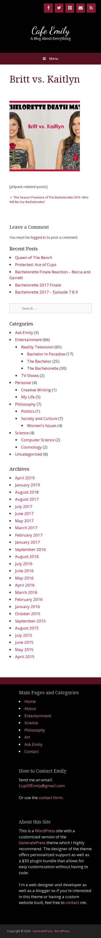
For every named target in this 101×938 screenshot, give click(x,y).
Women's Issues (42, 425)
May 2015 (24, 649)
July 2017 (23, 506)
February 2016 (29, 599)
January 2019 (27, 485)
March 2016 (26, 592)
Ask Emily (24, 332)
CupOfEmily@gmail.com (42, 785)
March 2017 (26, 527)
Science (22, 432)
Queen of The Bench (33, 257)
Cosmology (31, 447)
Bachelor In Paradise (46, 354)
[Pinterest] (69, 8)
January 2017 (27, 542)
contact (72, 902)
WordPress (45, 830)
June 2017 (24, 513)
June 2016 (24, 570)
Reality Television (37, 347)
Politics (28, 411)
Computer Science (37, 439)
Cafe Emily (51, 30)
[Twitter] (59, 8)
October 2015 (27, 613)
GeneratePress (32, 842)
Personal (23, 382)
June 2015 (24, 642)
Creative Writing (36, 390)
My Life (28, 397)
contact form (50, 797)
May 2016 (24, 578)
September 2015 (30, 621)
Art (27, 737)
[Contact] (80, 8)
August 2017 (27, 499)
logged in (38, 237)
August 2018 (27, 492)
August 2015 (27, 628)
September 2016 (30, 549)
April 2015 (25, 656)
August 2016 (27, 556)
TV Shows (30, 375)
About (30, 708)
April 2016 (25, 585)
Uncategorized (28, 454)
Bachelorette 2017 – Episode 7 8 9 (46, 292)
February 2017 (29, 535)
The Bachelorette (42, 368)
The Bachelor (39, 361)
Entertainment (28, 339)
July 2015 (23, 635)
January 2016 (27, 606)
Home (30, 701)
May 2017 (24, 520)
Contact (31, 751)
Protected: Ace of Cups (35, 264)
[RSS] (91, 8)
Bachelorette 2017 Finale (38, 285)
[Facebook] (48, 8)
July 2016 (23, 563)
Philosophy (25, 404)
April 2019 (25, 477)
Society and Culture (39, 418)
